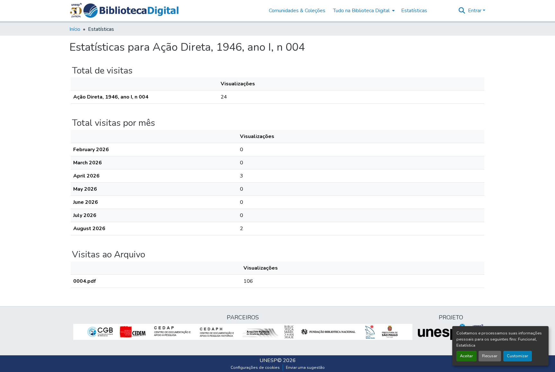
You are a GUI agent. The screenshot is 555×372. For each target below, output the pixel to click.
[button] (131, 11)
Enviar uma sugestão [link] (305, 367)
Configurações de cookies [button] (255, 367)
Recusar (490, 356)
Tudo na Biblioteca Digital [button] (361, 10)
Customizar (517, 356)
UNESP (268, 360)
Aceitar (466, 356)
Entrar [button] (475, 10)
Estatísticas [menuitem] (414, 10)
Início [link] (74, 29)
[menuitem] (363, 10)
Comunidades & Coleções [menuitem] (297, 10)
